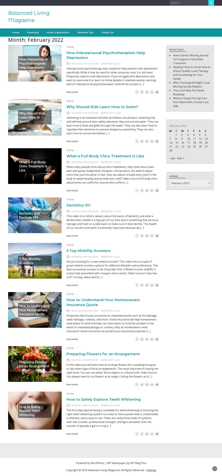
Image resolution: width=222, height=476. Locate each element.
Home (15, 32)
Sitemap (151, 470)
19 (200, 142)
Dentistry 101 (78, 205)
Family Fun (108, 32)
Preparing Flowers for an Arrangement (103, 354)
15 (176, 142)
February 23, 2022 (112, 113)
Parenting (33, 32)
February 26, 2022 (112, 63)
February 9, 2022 (111, 256)
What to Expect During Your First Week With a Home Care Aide (191, 102)
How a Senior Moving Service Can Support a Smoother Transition (191, 59)
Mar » (180, 158)
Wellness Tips (86, 32)
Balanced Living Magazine (84, 63)
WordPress (97, 463)
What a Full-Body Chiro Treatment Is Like (105, 156)
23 (182, 146)
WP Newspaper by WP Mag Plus (126, 463)
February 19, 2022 (112, 162)
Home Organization (58, 32)
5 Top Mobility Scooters (88, 251)
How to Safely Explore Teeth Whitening (103, 399)
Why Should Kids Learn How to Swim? (102, 107)
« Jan (172, 158)
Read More (72, 92)
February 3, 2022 (111, 405)
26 (200, 146)
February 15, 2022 (112, 211)
